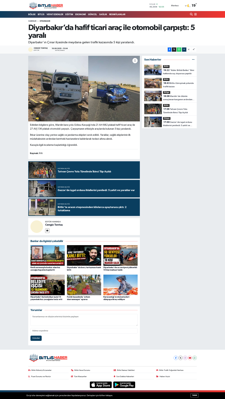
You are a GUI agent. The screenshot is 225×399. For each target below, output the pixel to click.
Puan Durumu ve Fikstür (41, 376)
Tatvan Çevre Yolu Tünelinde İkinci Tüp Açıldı (175, 111)
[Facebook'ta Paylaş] (169, 49)
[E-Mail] (47, 231)
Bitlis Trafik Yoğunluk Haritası (171, 370)
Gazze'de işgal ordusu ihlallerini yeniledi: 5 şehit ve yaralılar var (177, 124)
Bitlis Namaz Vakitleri (126, 370)
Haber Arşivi (165, 376)
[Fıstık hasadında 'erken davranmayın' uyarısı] (84, 285)
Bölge (166, 92)
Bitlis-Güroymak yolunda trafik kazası (178, 85)
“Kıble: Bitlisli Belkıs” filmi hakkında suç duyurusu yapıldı (178, 72)
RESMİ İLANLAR (117, 14)
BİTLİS (41, 14)
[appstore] (101, 385)
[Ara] (191, 14)
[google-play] (124, 385)
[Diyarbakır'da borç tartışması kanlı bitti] (84, 255)
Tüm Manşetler (80, 376)
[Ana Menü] (195, 14)
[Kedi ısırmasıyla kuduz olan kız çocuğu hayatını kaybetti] (47, 255)
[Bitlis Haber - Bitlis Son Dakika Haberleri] (45, 6)
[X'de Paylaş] (174, 49)
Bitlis (166, 66)
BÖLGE (32, 14)
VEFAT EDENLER (55, 14)
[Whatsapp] (194, 358)
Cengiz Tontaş (54, 224)
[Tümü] (193, 60)
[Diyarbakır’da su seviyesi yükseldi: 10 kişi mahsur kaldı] (120, 255)
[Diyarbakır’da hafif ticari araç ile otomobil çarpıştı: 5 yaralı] (84, 88)
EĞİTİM (69, 14)
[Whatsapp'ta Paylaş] (179, 49)
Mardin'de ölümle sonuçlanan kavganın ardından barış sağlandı (177, 98)
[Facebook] (176, 358)
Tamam (194, 395)
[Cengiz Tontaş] (36, 226)
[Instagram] (185, 358)
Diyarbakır (45, 21)
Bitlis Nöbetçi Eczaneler (42, 370)
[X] (180, 358)
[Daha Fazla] (184, 49)
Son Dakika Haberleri (125, 376)
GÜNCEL (92, 14)
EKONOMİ (80, 14)
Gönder (36, 338)
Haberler (32, 21)
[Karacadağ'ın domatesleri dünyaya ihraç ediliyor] (120, 285)
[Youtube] (190, 358)
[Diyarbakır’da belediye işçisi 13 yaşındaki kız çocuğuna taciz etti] (47, 285)
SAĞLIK (103, 14)
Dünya (166, 118)
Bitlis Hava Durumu (82, 370)
